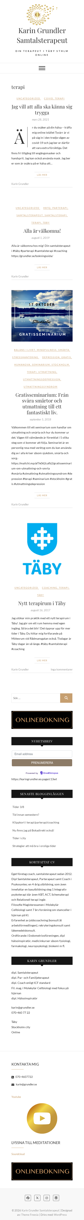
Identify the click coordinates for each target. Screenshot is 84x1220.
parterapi (59, 208)
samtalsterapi (56, 215)
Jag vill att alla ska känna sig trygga (42, 109)
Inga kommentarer (62, 669)
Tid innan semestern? (25, 814)
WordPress (60, 1214)
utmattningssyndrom (40, 386)
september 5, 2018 (40, 419)
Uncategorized (28, 98)
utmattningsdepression (41, 379)
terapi (60, 98)
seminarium (41, 364)
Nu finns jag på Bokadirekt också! (33, 830)
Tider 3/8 (18, 807)
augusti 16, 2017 (40, 610)
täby (46, 222)
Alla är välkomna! (42, 230)
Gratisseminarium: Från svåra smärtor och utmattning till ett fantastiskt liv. (42, 403)
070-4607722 (24, 1076)
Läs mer (42, 174)
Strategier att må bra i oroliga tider (34, 846)
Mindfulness (47, 350)
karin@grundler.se (26, 1084)
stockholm (60, 364)
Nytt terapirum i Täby (42, 603)
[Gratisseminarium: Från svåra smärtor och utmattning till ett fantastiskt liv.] (42, 315)
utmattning (47, 372)
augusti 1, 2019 (41, 237)
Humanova (22, 364)
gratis (66, 357)
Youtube (16, 1096)
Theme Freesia (30, 1214)
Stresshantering (25, 357)
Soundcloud (18, 1154)
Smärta (63, 350)
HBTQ (47, 208)
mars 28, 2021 (40, 119)
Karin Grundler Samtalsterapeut (42, 35)
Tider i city (19, 838)
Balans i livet (24, 350)
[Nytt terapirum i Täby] (42, 548)
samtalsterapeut (30, 215)
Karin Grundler (20, 183)
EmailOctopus (50, 773)
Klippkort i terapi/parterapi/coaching (35, 822)
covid (48, 98)
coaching (49, 587)
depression (51, 357)
